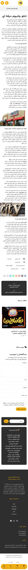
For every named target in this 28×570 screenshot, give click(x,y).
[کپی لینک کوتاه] (4, 276)
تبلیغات (23, 268)
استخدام (14, 514)
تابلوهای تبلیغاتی (9, 265)
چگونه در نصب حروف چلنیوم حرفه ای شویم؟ (13, 455)
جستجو (6, 421)
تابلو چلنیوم (21, 53)
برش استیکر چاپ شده (14, 461)
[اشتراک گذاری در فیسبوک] (25, 276)
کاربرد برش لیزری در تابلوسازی (14, 448)
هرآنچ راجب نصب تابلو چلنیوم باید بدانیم (14, 451)
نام (25, 380)
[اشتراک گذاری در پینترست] (19, 276)
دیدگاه (24, 363)
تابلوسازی (21, 192)
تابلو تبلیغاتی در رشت (14, 439)
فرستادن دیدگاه (21, 409)
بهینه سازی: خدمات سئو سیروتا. (13, 557)
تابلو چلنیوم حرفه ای (20, 265)
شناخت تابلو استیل (13, 441)
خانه (14, 504)
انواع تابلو (22, 335)
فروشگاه (14, 509)
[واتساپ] (14, 520)
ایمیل (25, 387)
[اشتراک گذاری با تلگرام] (10, 276)
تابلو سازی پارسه (13, 430)
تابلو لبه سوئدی (13, 444)
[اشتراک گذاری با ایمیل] (7, 276)
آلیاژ (20, 136)
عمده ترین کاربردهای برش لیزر (13, 446)
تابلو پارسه (9, 259)
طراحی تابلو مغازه (14, 268)
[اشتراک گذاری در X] (22, 276)
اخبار (14, 511)
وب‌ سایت (24, 395)
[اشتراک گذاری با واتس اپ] (13, 276)
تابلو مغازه (17, 103)
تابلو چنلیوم (17, 259)
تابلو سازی (24, 222)
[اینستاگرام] (17, 520)
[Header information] (7, 3)
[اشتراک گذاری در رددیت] (16, 276)
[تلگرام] (10, 520)
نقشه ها (14, 506)
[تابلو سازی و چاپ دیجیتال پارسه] (20, 2)
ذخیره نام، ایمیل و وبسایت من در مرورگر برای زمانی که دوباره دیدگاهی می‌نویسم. (13, 404)
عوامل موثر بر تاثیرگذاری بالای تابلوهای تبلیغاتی (13, 436)
